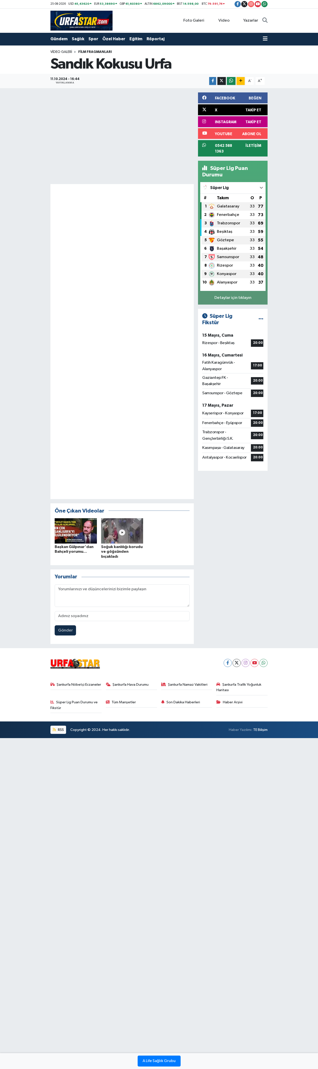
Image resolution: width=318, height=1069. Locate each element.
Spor (93, 39)
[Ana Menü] (265, 39)
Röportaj (155, 39)
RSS (60, 730)
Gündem (59, 39)
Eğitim (135, 39)
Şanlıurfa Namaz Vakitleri (187, 684)
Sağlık (78, 39)
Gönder (65, 630)
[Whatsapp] (263, 663)
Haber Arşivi (232, 702)
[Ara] (265, 20)
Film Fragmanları (95, 52)
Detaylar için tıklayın (232, 298)
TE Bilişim (260, 730)
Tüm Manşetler (124, 702)
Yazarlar (250, 20)
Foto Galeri (193, 20)
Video (224, 20)
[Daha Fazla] (241, 81)
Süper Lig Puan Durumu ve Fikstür (74, 705)
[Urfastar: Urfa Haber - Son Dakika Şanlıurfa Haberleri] (81, 20)
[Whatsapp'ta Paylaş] (231, 81)
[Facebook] (228, 663)
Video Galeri (61, 52)
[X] (237, 663)
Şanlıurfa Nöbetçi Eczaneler (79, 684)
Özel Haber (113, 39)
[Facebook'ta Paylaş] (212, 81)
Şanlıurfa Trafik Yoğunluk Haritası (238, 687)
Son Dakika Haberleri (183, 702)
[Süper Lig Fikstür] (261, 319)
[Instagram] (245, 663)
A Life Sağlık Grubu (159, 1061)
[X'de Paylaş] (221, 81)
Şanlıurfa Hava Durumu (131, 684)
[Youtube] (254, 663)
